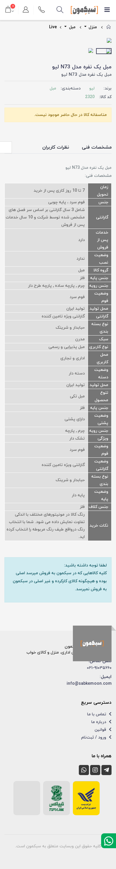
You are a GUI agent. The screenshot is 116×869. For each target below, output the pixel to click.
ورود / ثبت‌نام (94, 737)
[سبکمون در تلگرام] (106, 770)
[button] (60, 10)
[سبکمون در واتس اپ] (84, 770)
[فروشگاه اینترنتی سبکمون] (92, 643)
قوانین (101, 730)
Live (53, 27)
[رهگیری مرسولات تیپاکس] (56, 798)
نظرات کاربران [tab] (55, 147)
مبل (72, 27)
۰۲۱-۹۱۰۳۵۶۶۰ (99, 668)
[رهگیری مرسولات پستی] (86, 798)
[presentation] (9, 41)
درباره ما (99, 722)
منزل (92, 27)
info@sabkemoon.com (89, 684)
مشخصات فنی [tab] (97, 147)
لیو (92, 88)
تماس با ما (97, 714)
